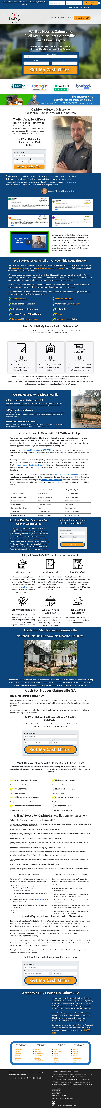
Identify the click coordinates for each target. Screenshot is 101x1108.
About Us (43, 899)
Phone (36, 60)
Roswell (56, 1062)
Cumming (18, 1058)
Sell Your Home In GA (82, 18)
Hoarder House (31, 319)
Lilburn (56, 1053)
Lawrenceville (58, 1051)
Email (64, 60)
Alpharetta (18, 1049)
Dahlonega (38, 1049)
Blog (42, 1072)
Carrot (74, 1105)
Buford (17, 1056)
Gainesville (38, 1056)
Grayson (37, 1058)
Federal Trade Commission (51, 480)
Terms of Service (21, 1074)
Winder (75, 1056)
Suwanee (75, 1053)
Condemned (16, 319)
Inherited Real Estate (64, 299)
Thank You (37, 1072)
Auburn (17, 1051)
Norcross (56, 1060)
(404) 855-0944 (84, 7)
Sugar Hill (76, 1051)
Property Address (50, 54)
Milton (56, 1058)
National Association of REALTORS (37, 450)
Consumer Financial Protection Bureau (28, 465)
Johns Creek (57, 1049)
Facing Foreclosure (19, 299)
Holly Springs (39, 1060)
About (22, 1072)
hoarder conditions (55, 268)
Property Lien (61, 319)
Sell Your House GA (14, 1072)
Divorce (58, 314)
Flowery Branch (39, 1053)
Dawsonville (38, 1051)
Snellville (76, 1049)
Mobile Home (77, 1060)
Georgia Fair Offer (56, 1089)
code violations (41, 268)
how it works (25, 587)
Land (74, 1062)
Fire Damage (74, 304)
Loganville (57, 1056)
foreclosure (16, 268)
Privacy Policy (12, 1074)
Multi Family (77, 1058)
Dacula (17, 1060)
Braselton (18, 1053)
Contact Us (27, 1072)
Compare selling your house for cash (69, 474)
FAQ (32, 1072)
